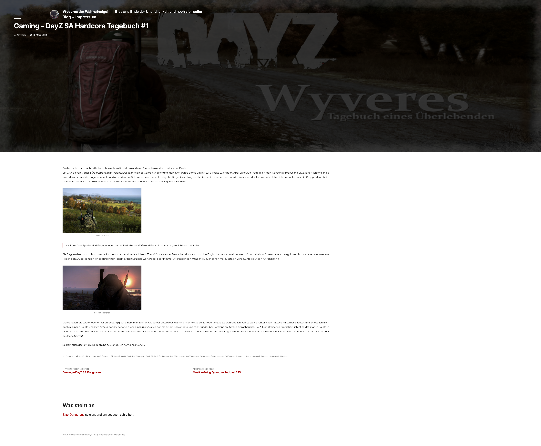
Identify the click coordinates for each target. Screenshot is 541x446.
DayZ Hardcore (138, 356)
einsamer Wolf (222, 356)
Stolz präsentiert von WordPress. (108, 434)
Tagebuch (265, 356)
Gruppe (239, 356)
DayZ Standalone (177, 356)
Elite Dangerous (73, 414)
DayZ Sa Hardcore (161, 356)
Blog (67, 17)
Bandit (123, 356)
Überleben (284, 356)
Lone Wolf (256, 356)
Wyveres (21, 35)
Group (232, 356)
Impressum (85, 17)
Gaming (105, 356)
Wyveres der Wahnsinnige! (85, 11)
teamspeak (274, 356)
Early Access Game (208, 356)
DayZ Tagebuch (192, 356)
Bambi (117, 356)
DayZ (99, 356)
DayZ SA (149, 356)
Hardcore (247, 356)
